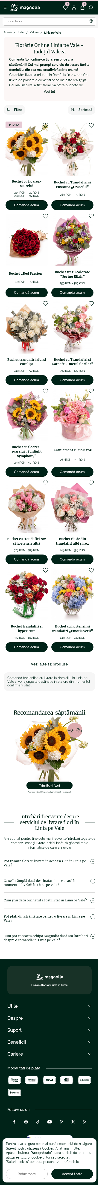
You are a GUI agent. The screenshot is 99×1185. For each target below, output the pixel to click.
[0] (65, 7)
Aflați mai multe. (67, 1148)
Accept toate (72, 1174)
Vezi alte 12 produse (49, 664)
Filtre (18, 110)
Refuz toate (27, 1174)
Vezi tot (49, 91)
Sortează (85, 110)
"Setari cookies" (17, 1162)
